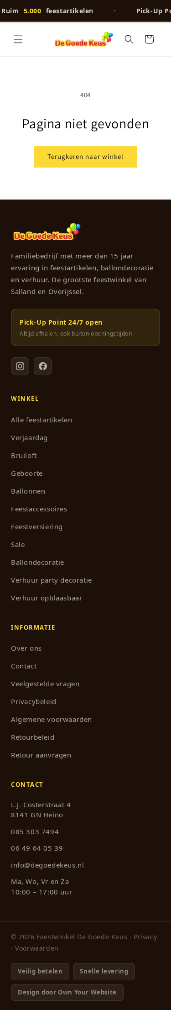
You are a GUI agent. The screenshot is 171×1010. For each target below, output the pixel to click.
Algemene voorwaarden (51, 719)
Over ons (26, 647)
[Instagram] (20, 366)
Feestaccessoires (39, 508)
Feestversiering (37, 526)
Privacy (145, 936)
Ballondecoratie (37, 562)
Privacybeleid (34, 701)
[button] (18, 39)
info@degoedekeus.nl (47, 864)
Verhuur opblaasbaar (46, 597)
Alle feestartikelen (41, 419)
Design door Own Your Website (67, 992)
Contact (23, 665)
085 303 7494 (35, 831)
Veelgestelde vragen (45, 683)
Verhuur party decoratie (51, 579)
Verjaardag (29, 437)
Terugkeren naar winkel (85, 156)
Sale (18, 544)
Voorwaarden (37, 948)
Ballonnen (28, 490)
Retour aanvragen (41, 754)
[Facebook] (43, 366)
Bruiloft (24, 455)
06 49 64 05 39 (37, 847)
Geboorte (27, 473)
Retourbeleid (32, 737)
